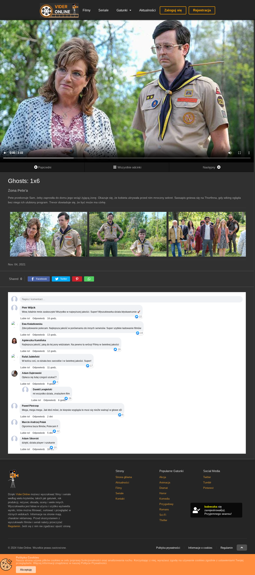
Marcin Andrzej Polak (34, 422)
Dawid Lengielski (42, 389)
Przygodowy (166, 504)
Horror (162, 493)
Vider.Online (23, 494)
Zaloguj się (173, 10)
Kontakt (120, 498)
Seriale (103, 10)
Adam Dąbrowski (31, 373)
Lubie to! (25, 318)
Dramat (163, 487)
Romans (164, 509)
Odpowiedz (38, 318)
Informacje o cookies (200, 547)
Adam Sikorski (30, 438)
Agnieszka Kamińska (34, 340)
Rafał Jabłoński (30, 357)
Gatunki (122, 10)
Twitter (207, 477)
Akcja (162, 477)
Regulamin (14, 526)
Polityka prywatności (168, 547)
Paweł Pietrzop (30, 406)
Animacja (164, 482)
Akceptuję (26, 569)
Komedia (164, 498)
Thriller (163, 520)
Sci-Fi (162, 514)
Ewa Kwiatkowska (32, 324)
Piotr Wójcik (28, 307)
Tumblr (207, 482)
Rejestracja (202, 10)
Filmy (86, 10)
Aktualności (147, 10)
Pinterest (208, 487)
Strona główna (124, 477)
